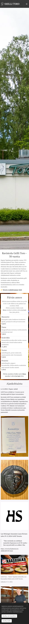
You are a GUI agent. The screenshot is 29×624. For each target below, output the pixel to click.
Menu (4, 310)
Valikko (26, 3)
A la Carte (23, 310)
